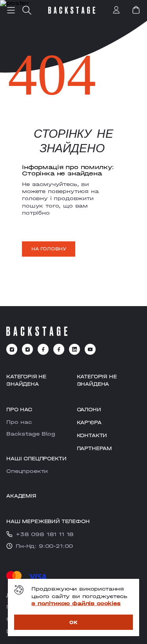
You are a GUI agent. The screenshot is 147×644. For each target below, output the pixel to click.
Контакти (92, 435)
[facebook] (43, 349)
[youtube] (90, 349)
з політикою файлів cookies (76, 603)
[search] (26, 10)
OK (73, 622)
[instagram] (11, 349)
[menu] (11, 10)
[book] (136, 10)
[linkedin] (74, 349)
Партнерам (94, 448)
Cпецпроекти (27, 471)
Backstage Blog (30, 434)
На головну (48, 249)
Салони (89, 409)
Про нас (19, 422)
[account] (116, 10)
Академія (21, 496)
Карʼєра (89, 422)
